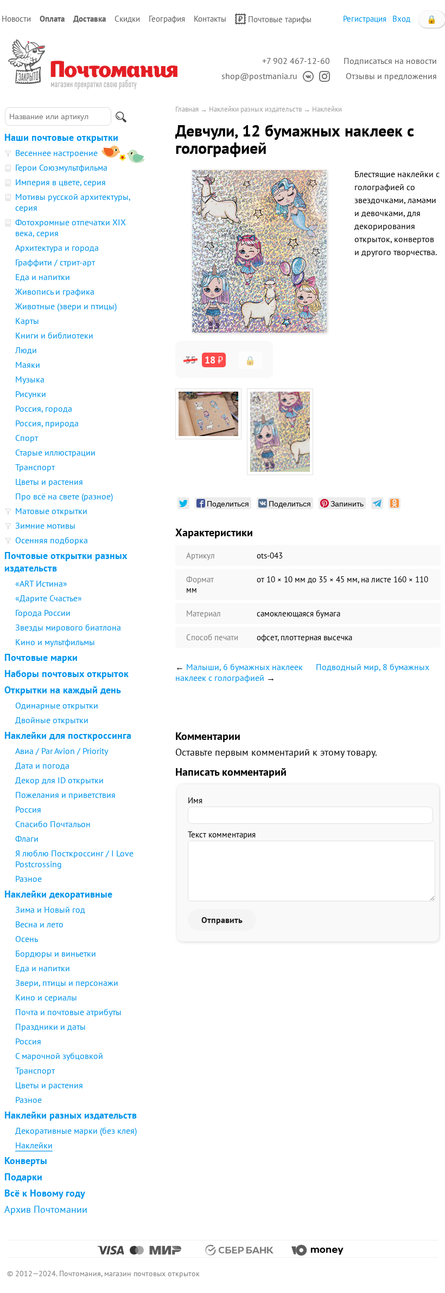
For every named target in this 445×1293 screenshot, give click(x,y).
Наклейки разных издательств (70, 1115)
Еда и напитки (42, 276)
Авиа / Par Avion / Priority (61, 750)
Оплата (52, 19)
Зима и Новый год (50, 909)
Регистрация (364, 19)
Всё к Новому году (44, 1193)
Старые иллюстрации (55, 452)
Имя (195, 800)
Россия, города (43, 408)
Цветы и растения (49, 481)
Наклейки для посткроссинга (67, 735)
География (167, 19)
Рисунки (30, 393)
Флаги (27, 838)
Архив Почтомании (45, 1209)
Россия (28, 809)
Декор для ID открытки (59, 780)
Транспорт (35, 467)
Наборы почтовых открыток (66, 673)
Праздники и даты (50, 1026)
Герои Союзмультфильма (61, 167)
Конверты (25, 1160)
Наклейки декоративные (58, 894)
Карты (27, 320)
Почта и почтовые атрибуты (68, 1011)
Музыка (29, 379)
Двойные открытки (51, 719)
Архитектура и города (57, 247)
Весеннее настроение (56, 152)
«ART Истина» (41, 583)
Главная (187, 109)
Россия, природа (47, 423)
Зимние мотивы (45, 525)
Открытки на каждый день (62, 690)
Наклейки (34, 1145)
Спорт (26, 437)
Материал (203, 613)
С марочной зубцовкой (59, 1055)
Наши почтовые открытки (61, 137)
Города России (43, 612)
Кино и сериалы (46, 997)
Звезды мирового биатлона (68, 627)
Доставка (89, 19)
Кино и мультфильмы (55, 641)
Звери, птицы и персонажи (66, 982)
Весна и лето (39, 924)
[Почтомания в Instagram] (322, 75)
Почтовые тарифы (280, 19)
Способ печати (212, 637)
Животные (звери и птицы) (66, 306)
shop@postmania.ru (259, 75)
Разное (28, 878)
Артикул (200, 555)
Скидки (127, 19)
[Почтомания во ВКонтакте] (305, 75)
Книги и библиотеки (54, 335)
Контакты (210, 19)
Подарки (23, 1177)
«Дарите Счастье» (48, 598)
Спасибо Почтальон (53, 823)
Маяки (27, 364)
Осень (26, 938)
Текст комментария (222, 834)
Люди (26, 350)
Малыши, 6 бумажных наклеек (244, 666)
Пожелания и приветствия (65, 794)
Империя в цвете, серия (60, 182)
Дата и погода (42, 765)
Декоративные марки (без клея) (76, 1130)
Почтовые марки (41, 657)
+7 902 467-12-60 (296, 60)
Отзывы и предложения (391, 75)
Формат (200, 579)
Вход (401, 19)
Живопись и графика (54, 291)
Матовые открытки (51, 510)
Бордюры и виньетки (55, 953)
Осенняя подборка (51, 540)
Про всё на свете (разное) (64, 496)
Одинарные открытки (56, 705)
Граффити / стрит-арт (55, 262)
